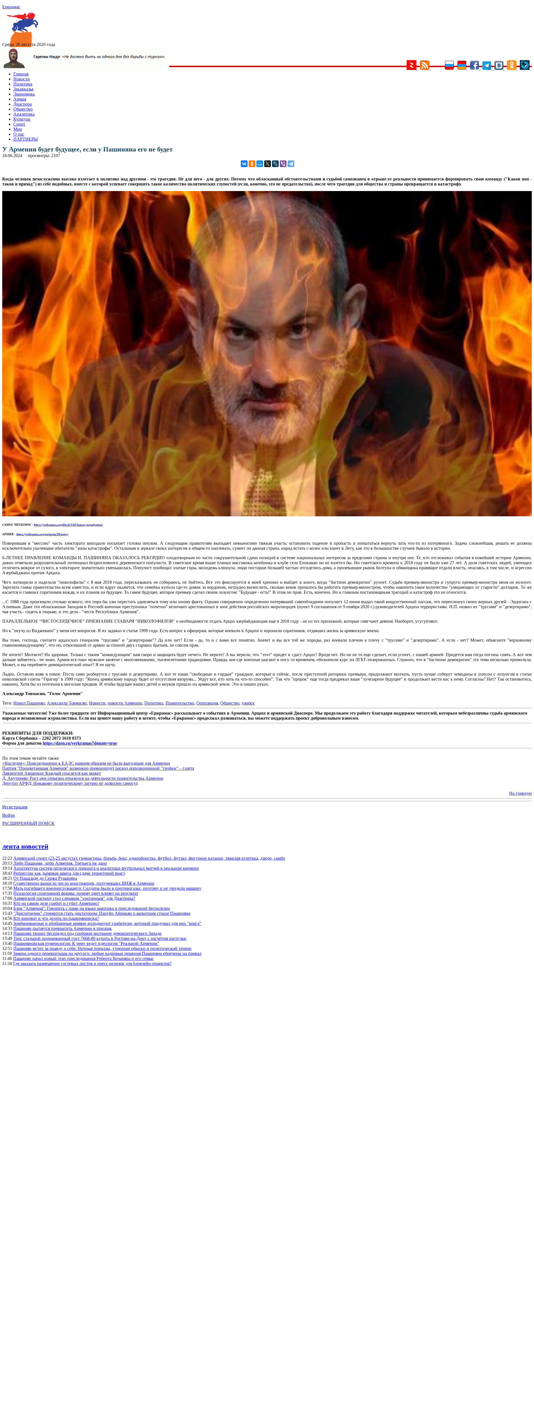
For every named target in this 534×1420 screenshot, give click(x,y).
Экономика (24, 94)
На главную (520, 793)
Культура (21, 119)
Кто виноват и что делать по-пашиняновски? (56, 918)
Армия (19, 99)
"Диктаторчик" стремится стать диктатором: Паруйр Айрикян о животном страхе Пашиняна (101, 913)
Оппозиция (207, 703)
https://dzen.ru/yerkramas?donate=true (80, 743)
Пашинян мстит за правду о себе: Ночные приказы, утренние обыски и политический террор (102, 948)
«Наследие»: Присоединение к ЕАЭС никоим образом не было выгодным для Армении (86, 763)
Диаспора (22, 104)
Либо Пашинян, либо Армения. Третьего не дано (60, 863)
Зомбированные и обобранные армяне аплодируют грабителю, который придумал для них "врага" (107, 923)
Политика (22, 84)
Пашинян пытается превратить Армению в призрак (62, 928)
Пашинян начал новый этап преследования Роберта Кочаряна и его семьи (83, 958)
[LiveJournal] (275, 163)
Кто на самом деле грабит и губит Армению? (56, 903)
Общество (23, 109)
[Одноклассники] (252, 163)
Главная (20, 74)
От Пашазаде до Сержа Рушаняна (45, 878)
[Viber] (283, 163)
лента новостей (25, 846)
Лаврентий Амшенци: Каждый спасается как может (51, 773)
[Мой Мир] (259, 163)
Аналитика (23, 114)
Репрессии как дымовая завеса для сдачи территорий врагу (69, 873)
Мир (17, 129)
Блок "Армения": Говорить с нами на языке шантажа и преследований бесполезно (91, 908)
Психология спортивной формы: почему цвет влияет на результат (75, 893)
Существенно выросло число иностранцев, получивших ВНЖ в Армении (83, 883)
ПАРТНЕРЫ (25, 139)
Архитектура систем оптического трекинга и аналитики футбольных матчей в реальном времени (106, 868)
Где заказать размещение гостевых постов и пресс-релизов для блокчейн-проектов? (92, 963)
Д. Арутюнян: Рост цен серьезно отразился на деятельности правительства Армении (82, 778)
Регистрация (15, 807)
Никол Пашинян (29, 703)
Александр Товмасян (67, 703)
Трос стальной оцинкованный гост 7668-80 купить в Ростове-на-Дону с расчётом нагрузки (99, 938)
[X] (267, 163)
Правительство (179, 703)
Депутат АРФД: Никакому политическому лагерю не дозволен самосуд (70, 783)
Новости (21, 79)
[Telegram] (291, 163)
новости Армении (125, 703)
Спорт (19, 124)
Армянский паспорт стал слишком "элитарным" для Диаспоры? (74, 898)
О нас (18, 134)
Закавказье (23, 89)
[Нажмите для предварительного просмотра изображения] (267, 514)
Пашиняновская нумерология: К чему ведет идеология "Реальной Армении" (86, 943)
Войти (8, 815)
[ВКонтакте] (244, 163)
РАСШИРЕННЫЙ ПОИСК (28, 823)
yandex (248, 703)
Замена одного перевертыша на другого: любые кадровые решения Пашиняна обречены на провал (107, 953)
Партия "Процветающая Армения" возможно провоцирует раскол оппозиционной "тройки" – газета (98, 768)
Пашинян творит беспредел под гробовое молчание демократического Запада (87, 933)
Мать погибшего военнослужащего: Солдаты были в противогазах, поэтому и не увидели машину (107, 888)
